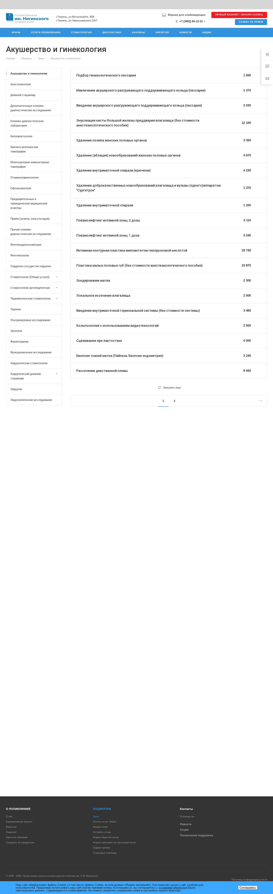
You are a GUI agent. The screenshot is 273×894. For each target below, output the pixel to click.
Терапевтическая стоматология (30, 298)
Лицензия (11, 832)
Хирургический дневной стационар (25, 376)
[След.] (258, 401)
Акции (184, 829)
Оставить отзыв (102, 832)
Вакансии (11, 826)
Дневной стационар (22, 95)
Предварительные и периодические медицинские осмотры (28, 203)
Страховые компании (105, 852)
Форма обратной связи (105, 837)
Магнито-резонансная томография (24, 149)
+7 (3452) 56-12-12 (191, 21)
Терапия (15, 309)
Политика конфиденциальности (249, 879)
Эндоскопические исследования (31, 399)
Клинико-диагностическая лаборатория (26, 123)
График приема (101, 847)
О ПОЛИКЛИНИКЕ (18, 808)
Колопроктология (21, 136)
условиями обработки (173, 887)
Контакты (186, 808)
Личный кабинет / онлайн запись (239, 14)
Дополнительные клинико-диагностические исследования (30, 108)
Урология (16, 330)
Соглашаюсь (248, 887)
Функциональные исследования (30, 352)
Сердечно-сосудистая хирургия (30, 266)
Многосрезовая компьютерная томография (29, 164)
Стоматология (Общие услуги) (29, 277)
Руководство (187, 816)
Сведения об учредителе (20, 842)
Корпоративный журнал (19, 821)
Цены (96, 816)
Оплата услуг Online (104, 821)
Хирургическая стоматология (29, 363)
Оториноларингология (24, 177)
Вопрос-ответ (100, 826)
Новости (185, 824)
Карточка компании (16, 837)
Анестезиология (20, 84)
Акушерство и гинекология (28, 73)
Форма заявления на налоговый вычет (114, 842)
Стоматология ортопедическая (30, 287)
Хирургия (16, 389)
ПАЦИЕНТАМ (102, 808)
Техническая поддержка (196, 835)
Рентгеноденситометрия (25, 244)
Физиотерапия (19, 341)
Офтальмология (20, 188)
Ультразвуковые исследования (30, 320)
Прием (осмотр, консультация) (30, 218)
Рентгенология (19, 255)
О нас (9, 816)
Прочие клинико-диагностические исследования (30, 231)
